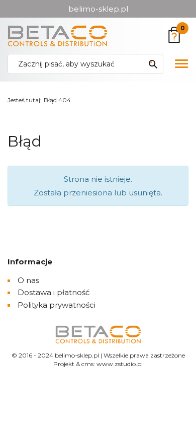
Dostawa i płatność (53, 292)
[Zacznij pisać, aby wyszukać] (153, 64)
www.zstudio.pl (119, 364)
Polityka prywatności (56, 305)
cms (87, 364)
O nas (28, 280)
